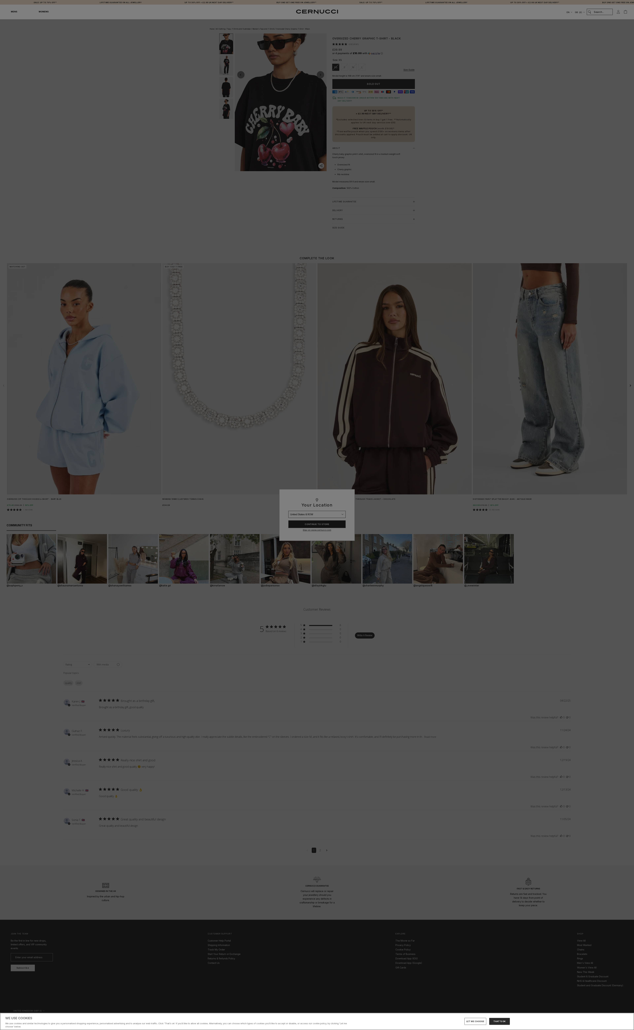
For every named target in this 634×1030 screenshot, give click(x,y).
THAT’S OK (499, 1021)
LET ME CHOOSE (475, 1021)
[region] (317, 1021)
